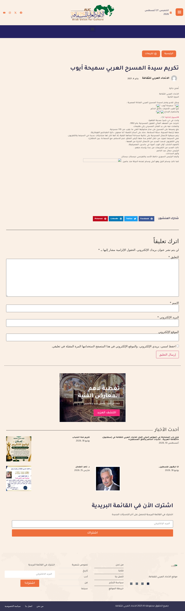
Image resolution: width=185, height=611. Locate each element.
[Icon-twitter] (142, 584)
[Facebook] (21, 12)
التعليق (173, 257)
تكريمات (149, 53)
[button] (93, 29)
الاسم (174, 302)
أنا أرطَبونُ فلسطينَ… (169, 467)
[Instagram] (9, 12)
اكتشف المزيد (106, 412)
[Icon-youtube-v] (131, 584)
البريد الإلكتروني (168, 317)
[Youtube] (4, 12)
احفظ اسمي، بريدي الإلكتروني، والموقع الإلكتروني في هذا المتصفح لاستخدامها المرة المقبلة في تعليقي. (114, 346)
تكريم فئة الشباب (81, 437)
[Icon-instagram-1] (137, 584)
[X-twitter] (15, 12)
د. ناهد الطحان (83, 467)
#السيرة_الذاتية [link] (172, 117)
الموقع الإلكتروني (168, 331)
